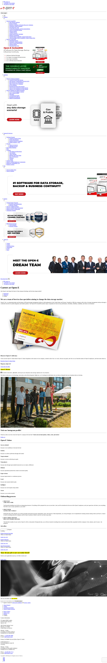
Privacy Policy (6, 611)
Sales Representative (5, 545)
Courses (11, 159)
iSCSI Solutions (13, 85)
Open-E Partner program (9, 609)
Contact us (7, 1)
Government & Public (14, 95)
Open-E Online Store (11, 169)
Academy (8, 150)
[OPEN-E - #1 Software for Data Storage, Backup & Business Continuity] (7, 10)
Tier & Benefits (12, 225)
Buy (4, 166)
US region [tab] (3, 620)
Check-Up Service (13, 145)
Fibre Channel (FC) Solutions (16, 84)
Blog (7, 149)
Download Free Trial (14, 27)
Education (11, 94)
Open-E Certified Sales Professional (14, 208)
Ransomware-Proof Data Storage (17, 86)
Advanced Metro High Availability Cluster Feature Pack (22, 38)
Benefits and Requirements (15, 204)
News (7, 250)
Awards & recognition (8, 607)
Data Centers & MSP (14, 93)
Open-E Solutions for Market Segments (15, 90)
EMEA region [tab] (9, 620)
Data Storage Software (14, 22)
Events (8, 248)
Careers (8, 243)
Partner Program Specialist (7, 533)
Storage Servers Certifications (13, 209)
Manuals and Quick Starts (15, 155)
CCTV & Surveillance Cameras (16, 91)
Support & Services (7, 133)
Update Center (9, 160)
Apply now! (3, 559)
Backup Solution (13, 23)
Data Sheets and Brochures (15, 151)
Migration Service (13, 146)
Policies (5, 614)
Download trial (4, 278)
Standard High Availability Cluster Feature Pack (20, 36)
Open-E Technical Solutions (12, 78)
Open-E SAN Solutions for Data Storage (18, 89)
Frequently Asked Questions (15, 26)
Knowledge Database (11, 147)
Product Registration (14, 139)
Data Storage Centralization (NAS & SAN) (19, 81)
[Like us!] (3, 657)
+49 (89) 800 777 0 (8, 652)
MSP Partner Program (11, 223)
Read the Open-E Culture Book (8, 361)
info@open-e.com (8, 636)
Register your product (10, 3)
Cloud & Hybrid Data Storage (16, 80)
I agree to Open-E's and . (16, 602)
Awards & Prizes (10, 246)
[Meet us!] (3, 659)
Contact (8, 244)
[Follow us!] (3, 661)
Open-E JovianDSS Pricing (15, 30)
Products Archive (10, 164)
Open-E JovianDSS (11, 21)
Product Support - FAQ (14, 142)
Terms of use (6, 612)
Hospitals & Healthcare (14, 97)
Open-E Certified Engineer (12, 206)
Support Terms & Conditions (16, 141)
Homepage (6, 293)
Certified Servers (13, 32)
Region (10, 529)
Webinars (11, 158)
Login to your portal (9, 4)
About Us (5, 239)
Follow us (3, 437)
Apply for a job (4, 537)
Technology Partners (11, 210)
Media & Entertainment (14, 98)
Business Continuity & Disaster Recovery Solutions (21, 25)
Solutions (5, 74)
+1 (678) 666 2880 (8, 635)
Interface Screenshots (14, 35)
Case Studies (12, 152)
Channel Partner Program (12, 202)
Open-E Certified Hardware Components (15, 162)
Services (8, 143)
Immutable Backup (13, 40)
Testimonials (9, 247)
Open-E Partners (10, 171)
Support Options (13, 31)
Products (5, 17)
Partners (5, 198)
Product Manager (5, 539)
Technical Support (10, 137)
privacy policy (27, 602)
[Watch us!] (4, 660)
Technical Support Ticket (15, 138)
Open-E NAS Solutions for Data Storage (18, 87)
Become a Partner (13, 205)
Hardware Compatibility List (13, 163)
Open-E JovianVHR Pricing (15, 43)
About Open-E (6, 605)
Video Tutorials (12, 154)
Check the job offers (5, 366)
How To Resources (13, 156)
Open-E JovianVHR (11, 39)
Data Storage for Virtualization (16, 82)
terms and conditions (17, 602)
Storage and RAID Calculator (16, 34)
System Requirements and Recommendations (19, 28)
